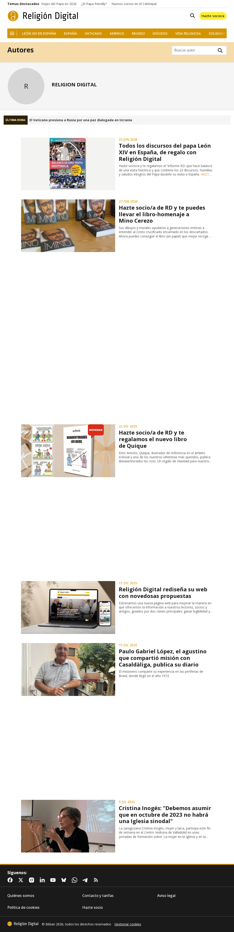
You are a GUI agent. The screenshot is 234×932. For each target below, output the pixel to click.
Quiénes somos (20, 895)
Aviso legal (166, 895)
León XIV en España (39, 33)
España (70, 33)
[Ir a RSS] (97, 880)
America (117, 33)
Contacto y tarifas (98, 895)
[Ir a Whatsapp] (75, 880)
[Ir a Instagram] (32, 880)
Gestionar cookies (127, 924)
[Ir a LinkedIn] (43, 880)
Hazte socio (92, 907)
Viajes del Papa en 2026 (59, 4)
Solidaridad (220, 33)
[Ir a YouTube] (54, 880)
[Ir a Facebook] (11, 880)
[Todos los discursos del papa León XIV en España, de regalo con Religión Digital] (68, 163)
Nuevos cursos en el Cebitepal (134, 4)
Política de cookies (23, 907)
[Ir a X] (21, 880)
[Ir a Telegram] (86, 880)
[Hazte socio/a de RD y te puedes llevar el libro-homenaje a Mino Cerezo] (68, 225)
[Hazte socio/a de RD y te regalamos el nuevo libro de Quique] (68, 450)
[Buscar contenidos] (191, 16)
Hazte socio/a (213, 15)
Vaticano (93, 33)
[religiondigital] (22, 923)
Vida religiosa (188, 33)
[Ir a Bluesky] (64, 880)
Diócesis (160, 33)
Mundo (138, 33)
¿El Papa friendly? (94, 4)
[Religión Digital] (43, 16)
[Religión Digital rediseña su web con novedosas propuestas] (68, 607)
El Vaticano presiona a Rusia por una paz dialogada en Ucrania (80, 120)
